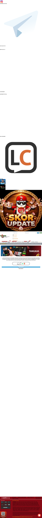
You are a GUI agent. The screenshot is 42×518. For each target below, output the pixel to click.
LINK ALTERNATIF (31, 497)
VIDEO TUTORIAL (15, 498)
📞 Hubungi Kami (15, 238)
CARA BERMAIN (38, 497)
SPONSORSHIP (38, 498)
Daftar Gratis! (21, 268)
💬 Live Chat (15, 236)
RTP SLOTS (14, 497)
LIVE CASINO (9, 242)
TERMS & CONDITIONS (22, 497)
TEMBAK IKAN (28, 242)
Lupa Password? (15, 240)
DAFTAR (41, 232)
